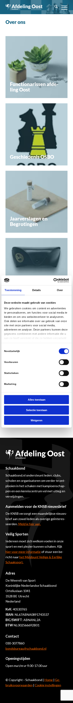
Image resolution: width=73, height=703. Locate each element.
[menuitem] (54, 7)
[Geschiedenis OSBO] (36, 134)
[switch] (64, 362)
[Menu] (63, 7)
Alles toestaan (36, 399)
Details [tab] (36, 290)
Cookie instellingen (48, 685)
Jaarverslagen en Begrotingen (28, 221)
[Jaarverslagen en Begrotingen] (36, 202)
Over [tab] (60, 290)
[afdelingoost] (24, 7)
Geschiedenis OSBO (32, 157)
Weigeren (36, 420)
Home (48, 680)
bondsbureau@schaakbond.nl (25, 648)
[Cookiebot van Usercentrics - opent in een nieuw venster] (53, 280)
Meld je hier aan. (29, 524)
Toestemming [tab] (13, 290)
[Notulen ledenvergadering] (36, 269)
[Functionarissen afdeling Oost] (36, 67)
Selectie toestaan (36, 409)
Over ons (15, 22)
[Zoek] (54, 7)
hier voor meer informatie (23, 552)
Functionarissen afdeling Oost (34, 87)
